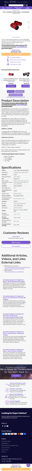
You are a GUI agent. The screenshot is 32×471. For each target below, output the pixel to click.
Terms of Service (5, 447)
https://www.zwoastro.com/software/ (14, 271)
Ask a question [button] (16, 246)
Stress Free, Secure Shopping (18, 60)
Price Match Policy (5, 441)
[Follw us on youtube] (7, 426)
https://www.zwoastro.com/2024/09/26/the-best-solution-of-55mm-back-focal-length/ (17, 268)
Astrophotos (9, 7)
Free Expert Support (15, 57)
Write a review (16, 242)
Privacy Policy (4, 449)
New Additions (27, 7)
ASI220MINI (20, 104)
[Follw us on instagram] (5, 426)
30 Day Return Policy (15, 62)
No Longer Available (16, 54)
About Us (3, 452)
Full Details (11, 91)
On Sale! (3, 7)
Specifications (20, 91)
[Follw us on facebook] (3, 426)
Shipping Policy (5, 443)
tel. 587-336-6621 (6, 461)
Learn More (16, 375)
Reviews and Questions (16, 95)
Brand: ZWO (16, 10)
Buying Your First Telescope (19, 7)
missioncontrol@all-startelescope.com (11, 459)
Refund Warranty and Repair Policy (9, 445)
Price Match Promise (15, 64)
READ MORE (11, 81)
